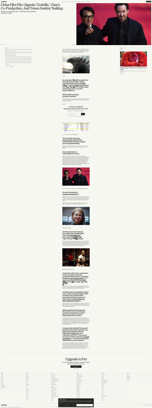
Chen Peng (78, 390)
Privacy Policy (77, 116)
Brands (76, 1)
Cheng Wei (78, 391)
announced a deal (76, 278)
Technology (27, 384)
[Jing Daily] (4, 1)
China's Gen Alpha (53, 377)
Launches (27, 394)
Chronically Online (53, 381)
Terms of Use (81, 116)
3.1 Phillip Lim (104, 374)
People (27, 397)
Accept (85, 405)
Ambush (103, 387)
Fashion (73, 44)
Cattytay (77, 387)
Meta (26, 381)
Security (2, 381)
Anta (102, 390)
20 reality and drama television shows (73, 300)
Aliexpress (103, 384)
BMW (102, 397)
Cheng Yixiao (78, 393)
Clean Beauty (53, 383)
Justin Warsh (2, 44)
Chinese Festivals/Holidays (55, 380)
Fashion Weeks (53, 390)
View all (102, 400)
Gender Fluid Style (54, 394)
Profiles (73, 1)
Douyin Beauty (53, 387)
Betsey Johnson (78, 384)
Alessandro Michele (79, 374)
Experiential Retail (53, 388)
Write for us (2, 384)
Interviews (52, 397)
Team (1, 383)
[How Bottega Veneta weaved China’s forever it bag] (133, 59)
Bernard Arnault (78, 383)
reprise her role (74, 235)
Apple (102, 391)
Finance (27, 391)
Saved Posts (128, 377)
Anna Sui (103, 388)
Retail (27, 383)
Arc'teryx (103, 393)
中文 (1, 388)
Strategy (123, 73)
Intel (68, 1)
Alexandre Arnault (79, 377)
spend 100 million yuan (66, 318)
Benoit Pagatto (78, 381)
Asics (102, 394)
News (74, 44)
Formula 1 (52, 391)
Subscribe (128, 380)
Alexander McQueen (105, 380)
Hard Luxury (28, 377)
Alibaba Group (104, 383)
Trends (71, 1)
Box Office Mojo (74, 134)
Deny (67, 405)
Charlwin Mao (78, 388)
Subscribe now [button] (76, 366)
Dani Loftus (78, 397)
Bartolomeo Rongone (79, 380)
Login (127, 374)
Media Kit (2, 380)
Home (2, 374)
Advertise (2, 377)
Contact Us (89, 407)
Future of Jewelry (53, 393)
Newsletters (84, 1)
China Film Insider (3, 387)
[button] (145, 1)
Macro (27, 380)
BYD (102, 398)
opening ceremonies (69, 194)
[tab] (125, 48)
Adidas (103, 377)
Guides (27, 393)
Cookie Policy (81, 407)
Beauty (27, 374)
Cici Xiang (77, 394)
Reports (79, 1)
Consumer (27, 390)
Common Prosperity (54, 384)
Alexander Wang (104, 381)
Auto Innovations (53, 374)
